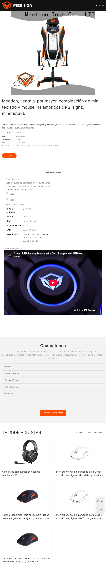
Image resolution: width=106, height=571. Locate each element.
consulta (9, 156)
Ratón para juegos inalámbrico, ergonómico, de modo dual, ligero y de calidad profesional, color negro (26, 560)
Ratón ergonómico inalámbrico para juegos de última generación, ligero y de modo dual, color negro (26, 517)
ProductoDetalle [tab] (53, 172)
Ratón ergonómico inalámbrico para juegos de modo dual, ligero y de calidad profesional (79, 473)
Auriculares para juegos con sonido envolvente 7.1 (21, 473)
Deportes (80, 432)
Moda (89, 432)
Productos (98, 432)
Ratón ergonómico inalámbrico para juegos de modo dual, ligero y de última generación (78, 517)
